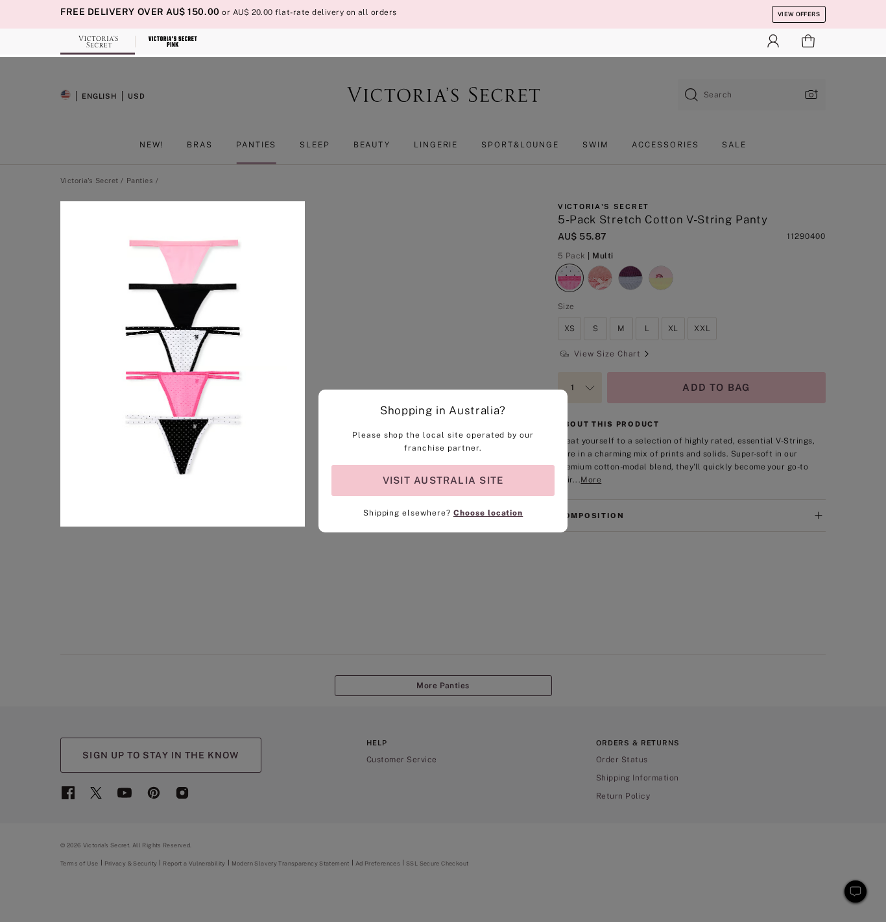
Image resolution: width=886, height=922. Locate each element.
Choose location (488, 512)
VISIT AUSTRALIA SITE (443, 480)
